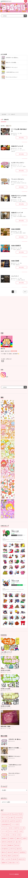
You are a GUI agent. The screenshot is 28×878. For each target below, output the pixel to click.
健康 (19, 838)
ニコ (20, 831)
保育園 (12, 838)
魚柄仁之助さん (13, 862)
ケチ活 (15, 828)
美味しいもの (6, 859)
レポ (18, 835)
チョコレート (16, 149)
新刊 (17, 845)
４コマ (21, 181)
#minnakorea (6, 814)
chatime (14, 249)
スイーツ (4, 831)
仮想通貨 (5, 838)
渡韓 (4, 852)
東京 (19, 848)
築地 (9, 855)
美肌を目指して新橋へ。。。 (7, 726)
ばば (18, 821)
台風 (24, 838)
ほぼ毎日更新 (6, 824)
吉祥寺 (4, 841)
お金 (12, 821)
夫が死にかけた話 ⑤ (5, 670)
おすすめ (19, 817)
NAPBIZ (17, 874)
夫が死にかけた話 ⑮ (5, 688)
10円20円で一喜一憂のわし (12, 57)
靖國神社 (4, 862)
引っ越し (17, 841)
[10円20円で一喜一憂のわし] (4, 742)
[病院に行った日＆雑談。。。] (4, 750)
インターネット (6, 828)
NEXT (25, 291)
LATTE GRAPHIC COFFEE (19, 182)
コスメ (22, 828)
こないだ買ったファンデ (6, 652)
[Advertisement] (14, 38)
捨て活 (4, 845)
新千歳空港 (5, 848)
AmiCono (15, 201)
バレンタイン (22, 149)
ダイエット (12, 831)
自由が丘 (15, 134)
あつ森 (11, 817)
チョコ (14, 166)
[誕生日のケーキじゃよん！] (4, 759)
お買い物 (5, 821)
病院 (16, 852)
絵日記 (15, 855)
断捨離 (10, 845)
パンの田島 (18, 279)
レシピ (12, 835)
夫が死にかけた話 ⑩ (5, 706)
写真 (21, 133)
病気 (10, 852)
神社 (4, 855)
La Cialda (19, 201)
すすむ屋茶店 (16, 232)
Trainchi (14, 216)
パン (14, 279)
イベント (15, 824)
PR (20, 814)
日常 (12, 848)
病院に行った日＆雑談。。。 (12, 62)
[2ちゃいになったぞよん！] (4, 776)
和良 (14, 264)
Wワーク (4, 817)
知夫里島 (22, 852)
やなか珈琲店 (19, 216)
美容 (14, 859)
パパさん (5, 835)
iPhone (14, 814)
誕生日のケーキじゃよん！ (12, 67)
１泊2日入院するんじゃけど (12, 72)
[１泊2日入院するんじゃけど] (4, 767)
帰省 (10, 841)
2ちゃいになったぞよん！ (12, 77)
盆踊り (20, 232)
